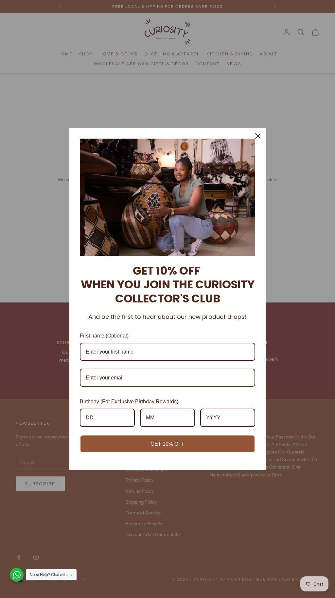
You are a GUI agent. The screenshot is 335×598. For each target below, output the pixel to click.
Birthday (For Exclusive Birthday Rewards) (129, 401)
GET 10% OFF (167, 444)
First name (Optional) (104, 335)
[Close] (258, 136)
